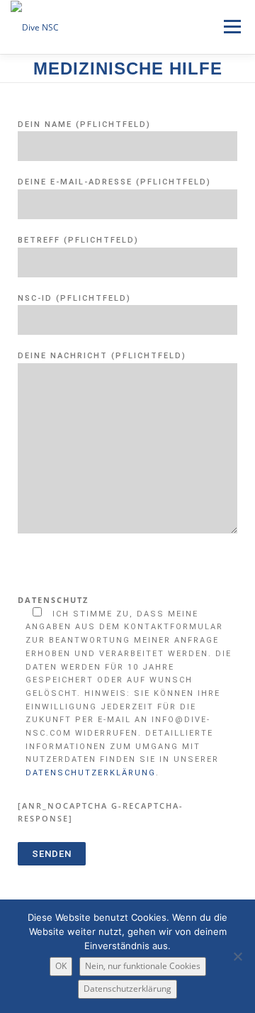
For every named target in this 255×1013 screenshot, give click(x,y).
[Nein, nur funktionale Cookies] (237, 956)
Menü (231, 27)
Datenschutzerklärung (91, 772)
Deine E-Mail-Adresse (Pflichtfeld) (114, 182)
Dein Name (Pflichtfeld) (84, 124)
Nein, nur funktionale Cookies (142, 966)
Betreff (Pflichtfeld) (78, 240)
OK (61, 966)
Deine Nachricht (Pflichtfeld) (102, 355)
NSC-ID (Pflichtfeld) (74, 298)
